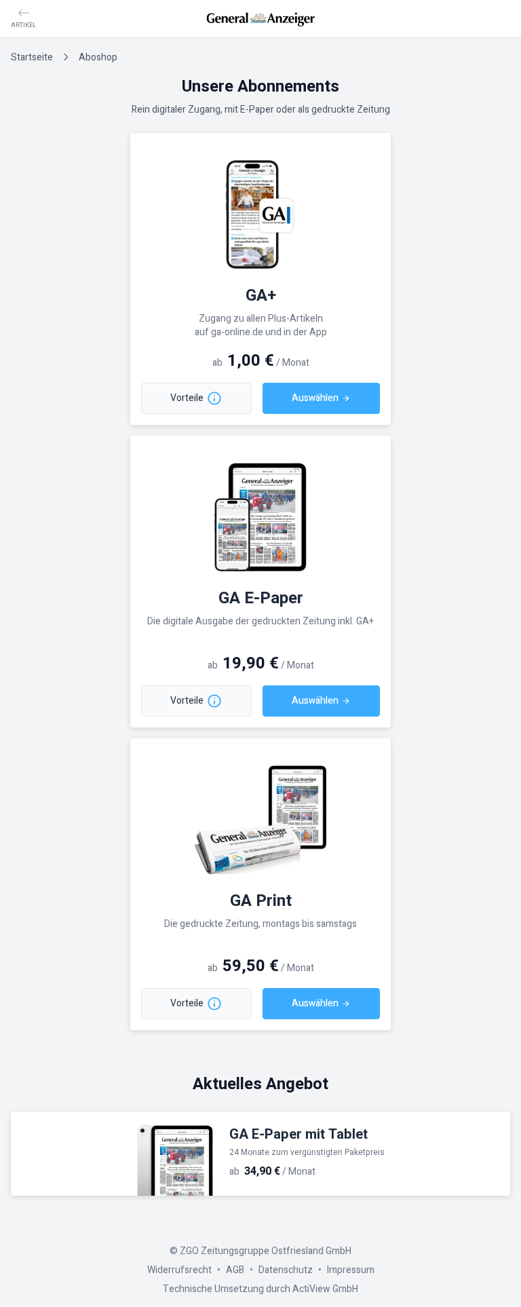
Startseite (32, 57)
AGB (235, 1270)
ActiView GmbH (325, 1289)
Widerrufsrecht (179, 1270)
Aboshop (98, 57)
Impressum (350, 1270)
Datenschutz (285, 1270)
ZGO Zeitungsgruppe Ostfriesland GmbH (265, 1251)
